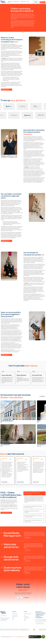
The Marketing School (27, 613)
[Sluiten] (40, 636)
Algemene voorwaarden (14, 636)
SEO (1, 422)
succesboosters (16, 1)
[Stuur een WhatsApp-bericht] (43, 636)
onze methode (10, 1)
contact (25, 619)
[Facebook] (42, 637)
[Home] (2, 2)
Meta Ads (39, 446)
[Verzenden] (45, 620)
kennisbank (26, 616)
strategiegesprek (27, 617)
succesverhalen (23, 1)
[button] (1, 470)
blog (24, 615)
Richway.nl (24, 636)
